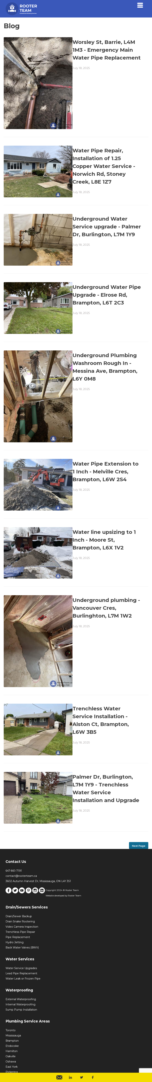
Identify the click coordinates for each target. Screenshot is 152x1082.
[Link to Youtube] (22, 892)
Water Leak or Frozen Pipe (23, 978)
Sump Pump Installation (21, 1009)
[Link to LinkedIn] (42, 892)
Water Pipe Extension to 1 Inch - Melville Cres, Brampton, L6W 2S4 (105, 472)
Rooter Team (74, 895)
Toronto (11, 1030)
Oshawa (11, 1061)
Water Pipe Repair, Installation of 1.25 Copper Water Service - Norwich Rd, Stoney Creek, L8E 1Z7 (103, 166)
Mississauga (13, 1035)
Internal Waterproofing (20, 1004)
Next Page (138, 845)
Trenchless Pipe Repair (20, 932)
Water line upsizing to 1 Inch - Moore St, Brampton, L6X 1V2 (104, 540)
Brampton (12, 1040)
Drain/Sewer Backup (19, 916)
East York (12, 1066)
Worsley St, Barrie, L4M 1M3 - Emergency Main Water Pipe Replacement (106, 50)
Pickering (12, 1072)
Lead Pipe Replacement (21, 973)
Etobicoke (12, 1046)
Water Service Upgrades (21, 968)
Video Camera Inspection (22, 926)
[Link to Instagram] (35, 892)
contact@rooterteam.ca (21, 876)
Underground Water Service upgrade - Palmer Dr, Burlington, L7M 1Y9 (106, 227)
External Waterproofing (21, 999)
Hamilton (12, 1051)
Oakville (11, 1056)
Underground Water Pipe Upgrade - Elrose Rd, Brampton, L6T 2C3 (106, 295)
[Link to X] (15, 892)
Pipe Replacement (18, 937)
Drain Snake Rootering (20, 921)
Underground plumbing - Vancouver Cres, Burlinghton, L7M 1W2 (106, 608)
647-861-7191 (14, 870)
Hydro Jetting (15, 942)
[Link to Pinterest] (29, 892)
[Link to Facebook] (8, 892)
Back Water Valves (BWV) (22, 947)
